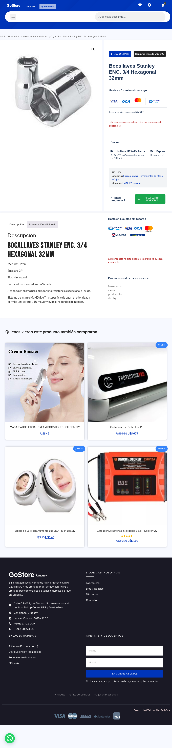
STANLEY (127, 182)
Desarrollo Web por (145, 710)
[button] (13, 17)
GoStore (13, 5)
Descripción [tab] (16, 224)
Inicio (3, 36)
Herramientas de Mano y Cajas (40, 36)
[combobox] (130, 16)
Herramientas (15, 36)
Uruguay (137, 182)
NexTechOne (163, 710)
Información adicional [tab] (42, 224)
